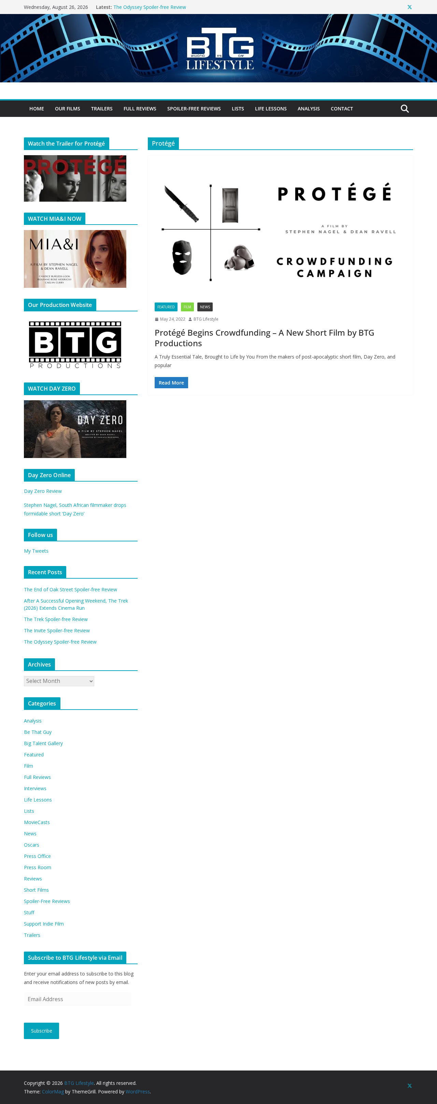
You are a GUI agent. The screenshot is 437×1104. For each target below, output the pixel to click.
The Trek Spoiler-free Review (56, 619)
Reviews (33, 878)
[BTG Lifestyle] (218, 19)
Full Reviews (140, 108)
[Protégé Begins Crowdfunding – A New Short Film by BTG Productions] (280, 232)
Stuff (29, 912)
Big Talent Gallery (43, 743)
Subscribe (41, 1030)
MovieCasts (37, 822)
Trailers (102, 108)
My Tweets (36, 551)
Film (187, 307)
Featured (166, 307)
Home (36, 108)
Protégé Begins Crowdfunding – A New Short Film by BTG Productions (264, 338)
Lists (238, 108)
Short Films (36, 890)
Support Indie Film (44, 923)
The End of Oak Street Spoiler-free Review (70, 589)
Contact (342, 108)
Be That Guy (38, 732)
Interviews (35, 788)
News (205, 307)
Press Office (37, 856)
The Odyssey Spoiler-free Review (60, 641)
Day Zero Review (43, 491)
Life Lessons (271, 108)
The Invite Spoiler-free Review (146, 7)
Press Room (37, 867)
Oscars (31, 845)
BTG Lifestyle (206, 319)
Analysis (309, 108)
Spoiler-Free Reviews (194, 108)
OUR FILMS (67, 108)
